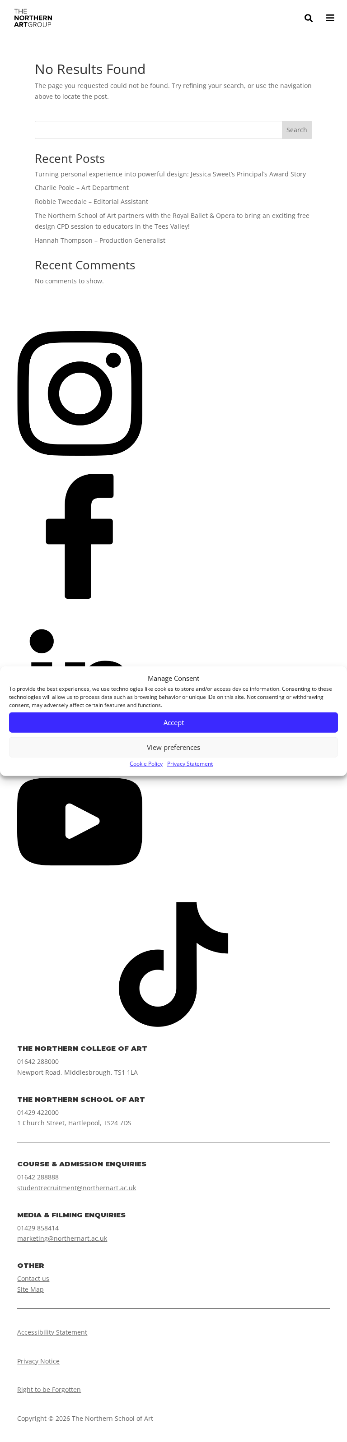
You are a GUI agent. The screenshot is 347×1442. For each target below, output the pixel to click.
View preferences (173, 747)
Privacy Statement (190, 763)
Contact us (33, 1278)
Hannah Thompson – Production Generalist (100, 240)
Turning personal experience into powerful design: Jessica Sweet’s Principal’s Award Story (170, 174)
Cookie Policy (146, 763)
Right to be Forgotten (49, 1389)
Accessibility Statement (52, 1332)
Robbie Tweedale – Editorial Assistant (91, 201)
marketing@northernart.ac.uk (62, 1238)
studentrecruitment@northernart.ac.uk (76, 1187)
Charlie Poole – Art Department (82, 187)
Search (296, 129)
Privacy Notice (38, 1361)
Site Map (30, 1289)
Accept (174, 722)
